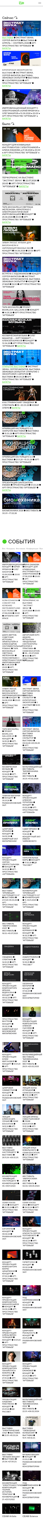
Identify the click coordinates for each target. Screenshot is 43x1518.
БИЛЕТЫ (6, 48)
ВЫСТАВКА (7, 37)
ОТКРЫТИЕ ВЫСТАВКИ (13, 366)
